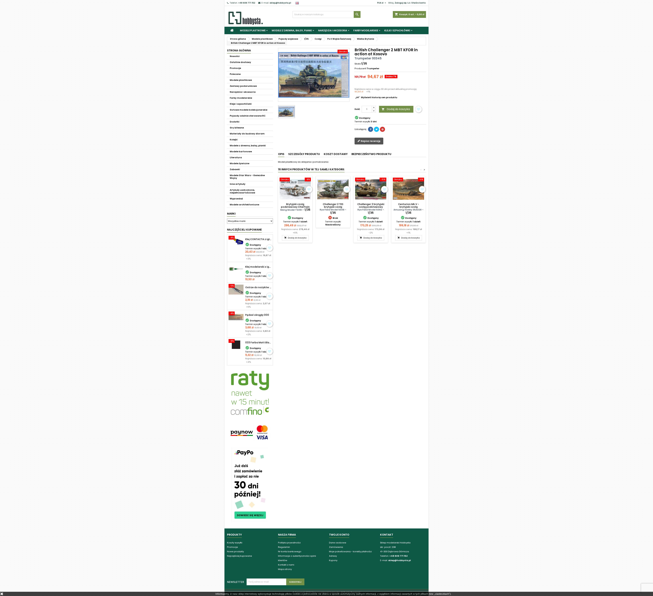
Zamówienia (336, 547)
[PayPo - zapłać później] (250, 484)
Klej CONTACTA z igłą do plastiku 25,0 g (258, 239)
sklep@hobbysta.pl (280, 2)
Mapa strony (285, 569)
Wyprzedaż (236, 198)
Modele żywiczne (239, 163)
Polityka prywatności (289, 542)
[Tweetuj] (376, 129)
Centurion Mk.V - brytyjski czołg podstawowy (408, 206)
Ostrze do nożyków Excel (258, 287)
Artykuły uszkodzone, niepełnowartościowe (242, 191)
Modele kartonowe (241, 151)
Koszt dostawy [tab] (336, 154)
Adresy (333, 556)
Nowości (235, 56)
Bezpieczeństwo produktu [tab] (371, 154)
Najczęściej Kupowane (244, 230)
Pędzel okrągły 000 (257, 315)
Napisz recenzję (370, 141)
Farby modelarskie (365, 30)
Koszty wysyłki (234, 542)
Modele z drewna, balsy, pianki (292, 30)
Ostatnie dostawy (240, 62)
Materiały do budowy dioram (247, 133)
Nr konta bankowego (289, 551)
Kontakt (386, 535)
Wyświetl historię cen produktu (376, 97)
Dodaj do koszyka (396, 109)
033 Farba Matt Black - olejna (258, 342)
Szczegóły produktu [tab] (304, 154)
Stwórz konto (418, 2)
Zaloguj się (400, 2)
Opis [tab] (281, 154)
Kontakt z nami (286, 564)
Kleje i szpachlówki (397, 30)
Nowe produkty (235, 551)
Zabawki (235, 169)
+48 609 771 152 (246, 2)
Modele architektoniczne (244, 204)
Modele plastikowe (252, 30)
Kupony (333, 560)
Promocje (235, 68)
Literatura (236, 157)
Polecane (235, 74)
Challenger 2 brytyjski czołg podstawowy (370, 205)
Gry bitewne (237, 127)
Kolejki (234, 139)
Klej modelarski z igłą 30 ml (258, 266)
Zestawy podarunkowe (243, 86)
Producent (360, 68)
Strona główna (239, 50)
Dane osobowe (337, 542)
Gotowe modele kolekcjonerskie (248, 109)
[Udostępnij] (370, 129)
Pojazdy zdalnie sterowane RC (248, 115)
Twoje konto (339, 535)
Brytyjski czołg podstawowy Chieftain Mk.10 (295, 206)
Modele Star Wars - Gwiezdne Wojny (247, 177)
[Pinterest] (382, 129)
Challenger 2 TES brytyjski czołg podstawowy (333, 206)
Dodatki (234, 121)
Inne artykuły (237, 184)
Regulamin (284, 547)
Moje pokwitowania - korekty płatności (350, 551)
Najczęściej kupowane (239, 556)
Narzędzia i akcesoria (332, 30)
